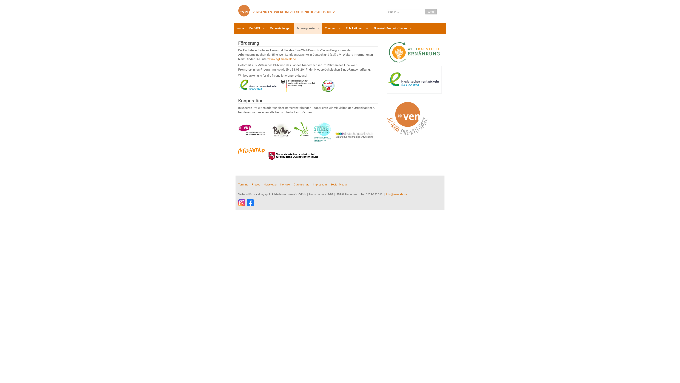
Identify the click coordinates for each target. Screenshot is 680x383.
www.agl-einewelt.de (282, 59)
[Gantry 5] (287, 10)
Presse (256, 184)
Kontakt (285, 184)
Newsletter (270, 184)
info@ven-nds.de (396, 194)
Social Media (338, 184)
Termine (243, 184)
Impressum (320, 184)
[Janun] (333, 124)
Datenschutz (301, 184)
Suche (430, 11)
